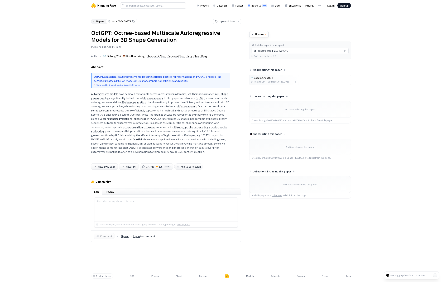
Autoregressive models (104, 94)
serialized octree (101, 110)
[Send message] (435, 275)
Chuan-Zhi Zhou (156, 56)
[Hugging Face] (226, 276)
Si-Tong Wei (114, 56)
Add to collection (191, 166)
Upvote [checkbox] (260, 34)
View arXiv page (107, 166)
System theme (103, 276)
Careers (203, 276)
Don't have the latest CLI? (265, 56)
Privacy (155, 276)
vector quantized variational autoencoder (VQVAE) (129, 118)
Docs (278, 5)
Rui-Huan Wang (135, 56)
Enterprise (295, 5)
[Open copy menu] (239, 21)
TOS (132, 276)
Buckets (258, 5)
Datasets (222, 5)
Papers (100, 21)
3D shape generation (134, 102)
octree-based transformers (139, 127)
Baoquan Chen (175, 56)
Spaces (239, 5)
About (179, 276)
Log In (331, 5)
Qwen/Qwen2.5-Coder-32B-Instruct (124, 85)
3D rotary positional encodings (192, 127)
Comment (106, 236)
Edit (96, 191)
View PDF (131, 166)
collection (277, 195)
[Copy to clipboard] (133, 21)
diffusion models (153, 98)
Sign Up (344, 5)
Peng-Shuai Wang (196, 56)
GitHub (158, 166)
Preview (109, 191)
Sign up (125, 236)
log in (136, 236)
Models (204, 5)
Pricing (309, 5)
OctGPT (200, 98)
